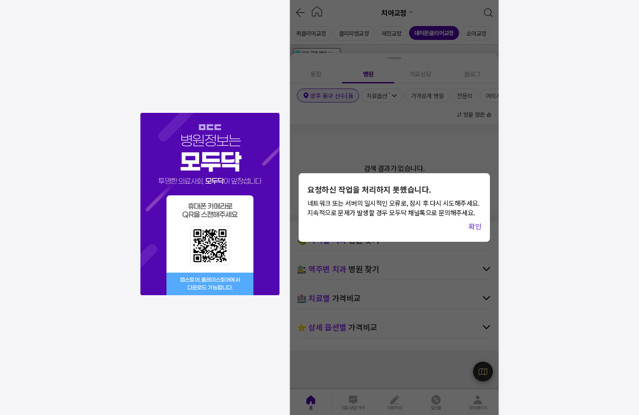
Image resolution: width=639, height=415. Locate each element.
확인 (475, 226)
